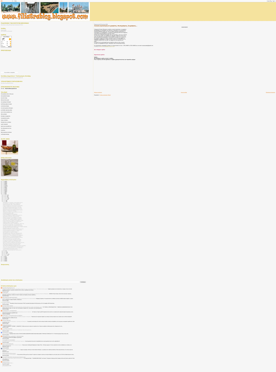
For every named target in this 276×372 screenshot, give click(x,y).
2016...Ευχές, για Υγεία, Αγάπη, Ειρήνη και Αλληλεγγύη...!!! (12, 358)
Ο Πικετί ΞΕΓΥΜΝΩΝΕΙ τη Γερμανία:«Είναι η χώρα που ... (13, 215)
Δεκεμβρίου (5, 195)
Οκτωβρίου (5, 197)
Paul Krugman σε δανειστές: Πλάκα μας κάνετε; (11, 216)
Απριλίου (4, 252)
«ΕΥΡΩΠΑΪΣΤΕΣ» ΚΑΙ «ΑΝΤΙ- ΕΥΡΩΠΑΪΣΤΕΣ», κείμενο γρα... (14, 223)
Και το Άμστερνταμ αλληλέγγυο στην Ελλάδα (10, 227)
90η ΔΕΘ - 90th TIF (5, 303)
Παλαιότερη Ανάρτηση (270, 92)
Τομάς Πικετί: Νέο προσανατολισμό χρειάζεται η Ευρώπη (12, 237)
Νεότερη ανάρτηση (98, 92)
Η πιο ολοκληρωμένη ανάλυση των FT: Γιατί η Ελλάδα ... (13, 229)
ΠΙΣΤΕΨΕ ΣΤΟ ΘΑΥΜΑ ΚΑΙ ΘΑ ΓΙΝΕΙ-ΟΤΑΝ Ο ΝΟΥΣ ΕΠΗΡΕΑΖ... (14, 245)
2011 (3, 259)
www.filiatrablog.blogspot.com (8, 287)
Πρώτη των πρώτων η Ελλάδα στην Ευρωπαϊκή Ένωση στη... (14, 242)
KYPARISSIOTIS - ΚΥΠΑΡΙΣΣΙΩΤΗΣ (9, 310)
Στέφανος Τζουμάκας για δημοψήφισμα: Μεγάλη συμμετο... (13, 209)
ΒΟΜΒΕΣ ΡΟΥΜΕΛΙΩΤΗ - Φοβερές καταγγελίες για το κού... (13, 228)
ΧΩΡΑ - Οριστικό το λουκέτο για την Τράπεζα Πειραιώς (11, 344)
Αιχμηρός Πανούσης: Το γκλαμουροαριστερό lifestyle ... (12, 236)
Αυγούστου (5, 199)
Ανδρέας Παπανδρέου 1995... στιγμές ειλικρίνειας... (12, 204)
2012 (3, 258)
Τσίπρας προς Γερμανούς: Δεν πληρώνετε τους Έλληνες (13, 225)
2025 (3, 182)
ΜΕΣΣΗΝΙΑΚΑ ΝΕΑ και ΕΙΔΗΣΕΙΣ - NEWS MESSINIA (13, 336)
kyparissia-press (5, 361)
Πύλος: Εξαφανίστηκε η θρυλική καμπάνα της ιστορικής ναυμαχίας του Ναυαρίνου (16, 316)
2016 (3, 192)
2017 (3, 191)
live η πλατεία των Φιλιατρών (6, 31)
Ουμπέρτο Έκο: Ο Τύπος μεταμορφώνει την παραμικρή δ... (13, 235)
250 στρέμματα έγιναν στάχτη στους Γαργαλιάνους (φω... (13, 233)
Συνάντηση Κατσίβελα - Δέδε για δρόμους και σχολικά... (12, 218)
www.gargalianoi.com (6, 365)
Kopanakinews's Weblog (7, 332)
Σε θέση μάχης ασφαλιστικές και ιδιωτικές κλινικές (11, 244)
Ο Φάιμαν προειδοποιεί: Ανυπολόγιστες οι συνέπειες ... (12, 206)
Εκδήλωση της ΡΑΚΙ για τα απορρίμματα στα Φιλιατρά (12, 217)
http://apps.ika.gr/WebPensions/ (7, 83)
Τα (4, 72)
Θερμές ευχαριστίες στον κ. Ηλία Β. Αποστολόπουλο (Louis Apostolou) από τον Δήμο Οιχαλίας (18, 298)
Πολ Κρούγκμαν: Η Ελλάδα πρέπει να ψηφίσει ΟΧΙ (12, 203)
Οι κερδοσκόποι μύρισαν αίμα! (8, 213)
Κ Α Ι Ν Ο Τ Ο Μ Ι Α (6, 302)
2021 (3, 187)
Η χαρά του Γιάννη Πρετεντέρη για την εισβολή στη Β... (12, 221)
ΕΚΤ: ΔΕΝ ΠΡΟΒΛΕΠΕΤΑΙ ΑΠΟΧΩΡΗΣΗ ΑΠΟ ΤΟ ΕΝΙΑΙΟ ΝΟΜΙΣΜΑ (15, 226)
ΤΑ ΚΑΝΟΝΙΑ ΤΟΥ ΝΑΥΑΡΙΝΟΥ (8, 340)
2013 (3, 257)
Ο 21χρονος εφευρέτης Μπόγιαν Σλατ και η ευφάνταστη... (13, 247)
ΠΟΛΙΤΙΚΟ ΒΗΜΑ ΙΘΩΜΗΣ (7, 305)
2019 (3, 189)
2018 (3, 190)
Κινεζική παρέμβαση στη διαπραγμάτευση (10, 214)
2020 (3, 188)
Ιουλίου (4, 200)
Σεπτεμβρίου (5, 198)
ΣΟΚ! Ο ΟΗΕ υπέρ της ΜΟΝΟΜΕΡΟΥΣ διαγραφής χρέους (13, 246)
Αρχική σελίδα (184, 92)
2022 (3, 185)
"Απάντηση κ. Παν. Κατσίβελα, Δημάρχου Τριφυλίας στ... (12, 219)
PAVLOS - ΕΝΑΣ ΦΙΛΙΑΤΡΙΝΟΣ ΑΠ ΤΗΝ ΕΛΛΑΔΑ (11, 349)
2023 (3, 184)
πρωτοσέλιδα (7, 72)
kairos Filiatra (6, 36)
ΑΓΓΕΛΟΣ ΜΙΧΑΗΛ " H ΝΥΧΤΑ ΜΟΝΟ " (9, 354)
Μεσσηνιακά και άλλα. (6, 325)
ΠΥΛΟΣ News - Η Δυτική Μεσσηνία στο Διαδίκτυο (12, 315)
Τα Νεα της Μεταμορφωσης (7, 343)
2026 (3, 181)
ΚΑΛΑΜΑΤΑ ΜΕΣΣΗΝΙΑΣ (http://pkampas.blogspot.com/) (13, 357)
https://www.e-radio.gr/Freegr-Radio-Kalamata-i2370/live (12, 24)
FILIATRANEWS (5, 348)
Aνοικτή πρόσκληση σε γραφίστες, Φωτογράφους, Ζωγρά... (13, 220)
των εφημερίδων (12, 72)
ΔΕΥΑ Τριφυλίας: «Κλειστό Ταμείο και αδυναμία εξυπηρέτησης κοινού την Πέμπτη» (16, 311)
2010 (3, 260)
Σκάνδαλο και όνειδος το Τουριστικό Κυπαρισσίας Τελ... (12, 234)
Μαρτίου (4, 253)
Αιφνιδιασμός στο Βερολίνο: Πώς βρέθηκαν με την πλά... (12, 208)
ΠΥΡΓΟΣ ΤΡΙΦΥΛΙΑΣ (6, 320)
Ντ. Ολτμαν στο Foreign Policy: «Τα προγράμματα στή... (12, 224)
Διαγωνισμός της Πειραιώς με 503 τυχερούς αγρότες (12, 243)
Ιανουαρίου (5, 255)
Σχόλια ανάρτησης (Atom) (105, 95)
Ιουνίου (4, 201)
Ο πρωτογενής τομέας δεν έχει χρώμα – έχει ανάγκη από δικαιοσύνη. (14, 321)
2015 (3, 193)
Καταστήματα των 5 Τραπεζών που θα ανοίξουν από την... (13, 202)
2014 (3, 256)
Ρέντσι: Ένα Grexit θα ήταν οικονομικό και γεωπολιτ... (12, 239)
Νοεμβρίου (5, 196)
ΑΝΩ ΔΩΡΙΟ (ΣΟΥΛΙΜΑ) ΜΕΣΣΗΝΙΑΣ (9, 297)
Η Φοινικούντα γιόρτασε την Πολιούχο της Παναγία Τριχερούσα (13, 341)
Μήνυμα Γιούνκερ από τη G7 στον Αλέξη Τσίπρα (11, 238)
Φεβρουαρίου (5, 254)
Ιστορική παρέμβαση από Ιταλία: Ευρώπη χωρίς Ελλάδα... (13, 205)
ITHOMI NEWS (5, 292)
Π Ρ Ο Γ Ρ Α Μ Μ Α (5, 333)
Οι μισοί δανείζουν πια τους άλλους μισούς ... (10, 248)
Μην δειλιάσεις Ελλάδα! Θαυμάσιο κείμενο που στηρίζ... (12, 207)
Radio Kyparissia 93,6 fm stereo (9, 353)
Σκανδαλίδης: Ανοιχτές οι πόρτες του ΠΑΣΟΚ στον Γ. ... (12, 241)
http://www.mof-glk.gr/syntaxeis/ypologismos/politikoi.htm (12, 77)
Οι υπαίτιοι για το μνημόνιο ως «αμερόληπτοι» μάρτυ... (12, 240)
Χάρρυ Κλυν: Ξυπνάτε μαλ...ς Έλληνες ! (10, 210)
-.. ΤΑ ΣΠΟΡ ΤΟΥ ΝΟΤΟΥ (7, 328)
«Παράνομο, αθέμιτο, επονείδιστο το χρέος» (10, 222)
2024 (3, 183)
